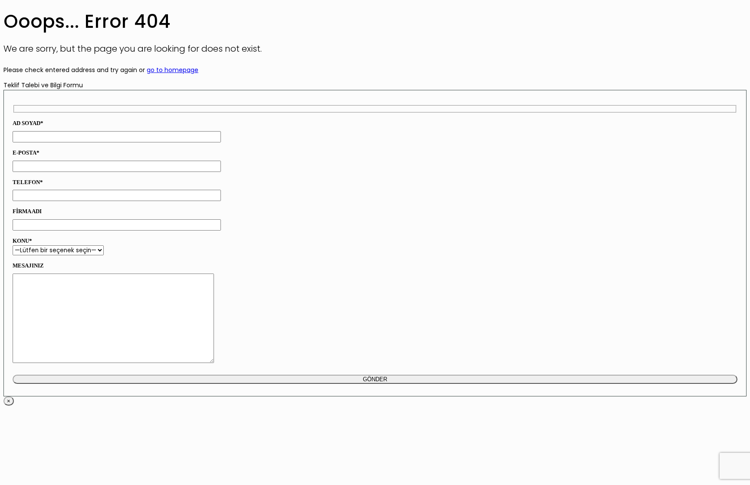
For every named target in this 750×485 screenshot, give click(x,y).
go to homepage (172, 70)
